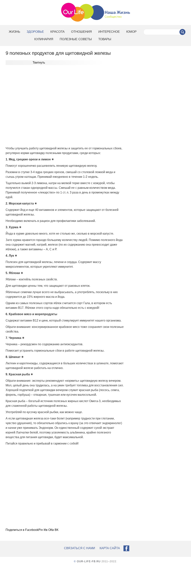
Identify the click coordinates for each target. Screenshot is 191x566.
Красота (57, 31)
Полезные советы (76, 39)
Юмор (131, 31)
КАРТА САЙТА (110, 548)
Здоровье (35, 31)
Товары (104, 39)
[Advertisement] (65, 106)
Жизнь (14, 31)
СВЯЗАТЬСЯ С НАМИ (79, 548)
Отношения (81, 31)
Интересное (109, 31)
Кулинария (43, 39)
